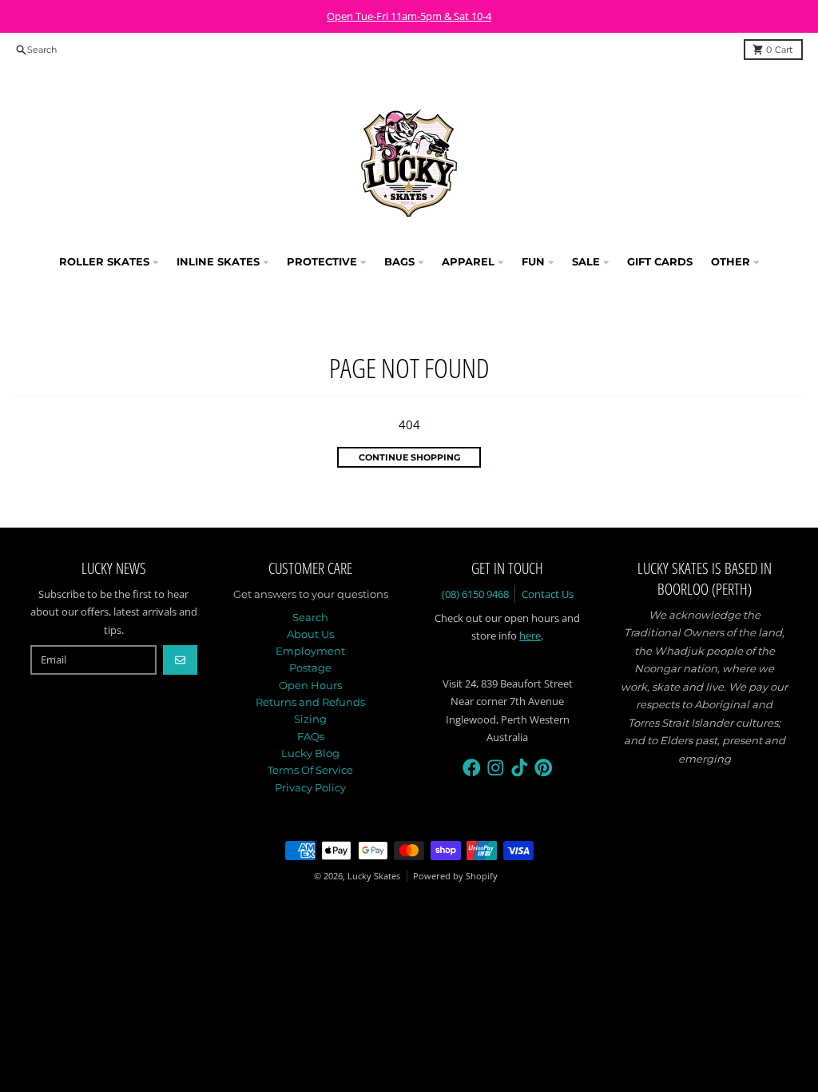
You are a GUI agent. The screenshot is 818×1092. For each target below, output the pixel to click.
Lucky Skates (373, 876)
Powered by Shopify (455, 876)
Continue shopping (409, 457)
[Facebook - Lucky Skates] (472, 768)
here (530, 635)
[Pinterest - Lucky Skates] (543, 768)
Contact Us (548, 594)
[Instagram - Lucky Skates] (495, 768)
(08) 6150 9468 (475, 594)
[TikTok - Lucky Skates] (519, 768)
